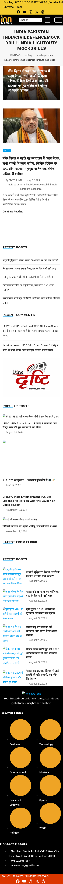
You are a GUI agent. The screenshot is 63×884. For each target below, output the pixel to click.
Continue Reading (13, 211)
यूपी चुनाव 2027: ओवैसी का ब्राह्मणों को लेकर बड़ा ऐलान (28, 276)
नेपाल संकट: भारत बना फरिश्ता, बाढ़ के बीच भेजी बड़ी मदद (29, 268)
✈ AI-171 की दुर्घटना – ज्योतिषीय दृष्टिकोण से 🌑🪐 (29, 480)
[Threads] (43, 12)
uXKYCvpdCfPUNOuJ (15, 326)
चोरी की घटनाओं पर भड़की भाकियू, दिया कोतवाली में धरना (30, 526)
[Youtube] (24, 12)
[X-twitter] (36, 12)
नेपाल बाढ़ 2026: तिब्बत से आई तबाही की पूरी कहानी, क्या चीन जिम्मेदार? (42, 674)
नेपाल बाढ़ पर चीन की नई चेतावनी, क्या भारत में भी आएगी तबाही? (41, 631)
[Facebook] (18, 12)
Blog (6, 150)
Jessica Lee (10, 345)
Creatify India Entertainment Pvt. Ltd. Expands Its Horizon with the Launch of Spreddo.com (29, 500)
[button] (47, 20)
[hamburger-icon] (58, 20)
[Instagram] (30, 12)
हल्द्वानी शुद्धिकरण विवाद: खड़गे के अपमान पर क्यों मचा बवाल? (30, 260)
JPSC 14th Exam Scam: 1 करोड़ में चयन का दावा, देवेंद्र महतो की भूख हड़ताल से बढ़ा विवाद (31, 331)
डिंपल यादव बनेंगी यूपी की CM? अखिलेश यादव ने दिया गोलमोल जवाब (42, 653)
